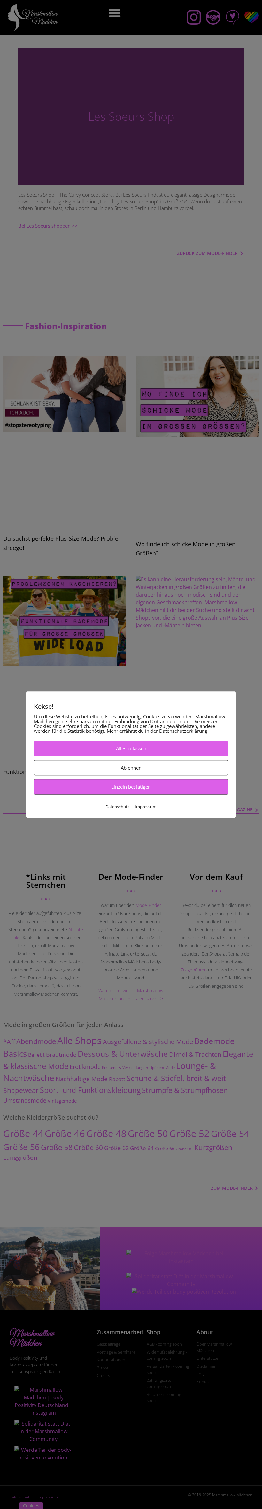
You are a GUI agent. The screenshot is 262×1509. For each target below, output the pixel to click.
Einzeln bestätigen (131, 787)
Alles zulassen (131, 748)
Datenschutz (117, 806)
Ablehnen (131, 767)
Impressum (146, 806)
